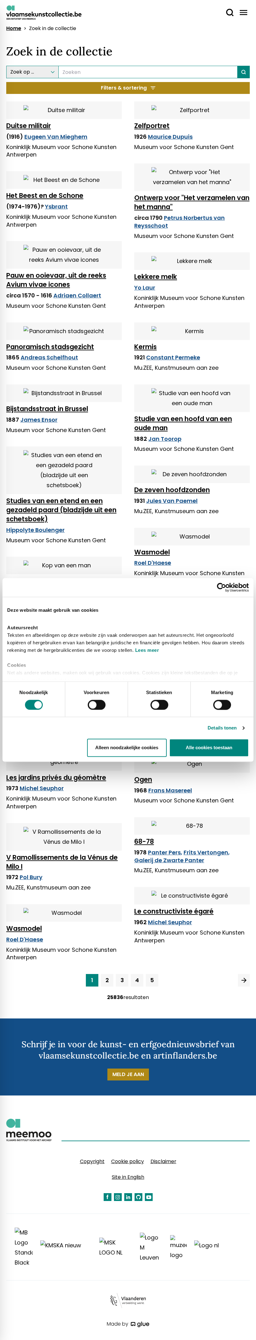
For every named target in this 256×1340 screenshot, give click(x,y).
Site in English (128, 1177)
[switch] (97, 705)
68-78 (144, 841)
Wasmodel (152, 552)
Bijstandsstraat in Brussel (47, 408)
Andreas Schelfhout (49, 357)
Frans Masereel (170, 790)
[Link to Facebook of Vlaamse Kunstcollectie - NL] (107, 1197)
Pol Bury (31, 877)
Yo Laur (144, 287)
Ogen (143, 779)
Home (13, 28)
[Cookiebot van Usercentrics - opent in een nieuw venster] (221, 587)
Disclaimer (163, 1161)
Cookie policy (127, 1161)
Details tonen (222, 727)
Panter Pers (164, 852)
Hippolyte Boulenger (35, 530)
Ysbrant (56, 206)
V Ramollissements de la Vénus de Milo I (62, 862)
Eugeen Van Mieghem (55, 137)
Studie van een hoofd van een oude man (183, 423)
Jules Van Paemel (172, 501)
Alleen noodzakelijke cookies (126, 747)
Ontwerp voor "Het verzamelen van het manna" (191, 202)
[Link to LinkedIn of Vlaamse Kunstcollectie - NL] (128, 1197)
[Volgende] (244, 980)
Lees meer (147, 650)
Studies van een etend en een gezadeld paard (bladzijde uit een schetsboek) (61, 509)
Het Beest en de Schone (44, 195)
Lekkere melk (155, 276)
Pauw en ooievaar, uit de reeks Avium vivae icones (56, 280)
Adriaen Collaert (77, 295)
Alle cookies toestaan (209, 747)
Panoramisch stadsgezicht (50, 346)
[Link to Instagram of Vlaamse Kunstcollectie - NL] (118, 1197)
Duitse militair (28, 125)
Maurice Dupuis (170, 137)
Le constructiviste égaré (174, 911)
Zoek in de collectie (52, 28)
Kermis (145, 346)
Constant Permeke (173, 357)
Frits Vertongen (206, 852)
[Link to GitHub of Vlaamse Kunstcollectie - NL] (138, 1197)
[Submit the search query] (244, 72)
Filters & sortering (124, 87)
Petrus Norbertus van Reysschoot (179, 221)
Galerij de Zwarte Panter (169, 860)
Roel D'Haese (152, 563)
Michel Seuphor (42, 788)
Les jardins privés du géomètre (56, 777)
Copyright (92, 1161)
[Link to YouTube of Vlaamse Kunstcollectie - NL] (149, 1197)
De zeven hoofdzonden (172, 489)
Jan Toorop (164, 439)
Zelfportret (152, 125)
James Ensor (38, 420)
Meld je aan (128, 1074)
